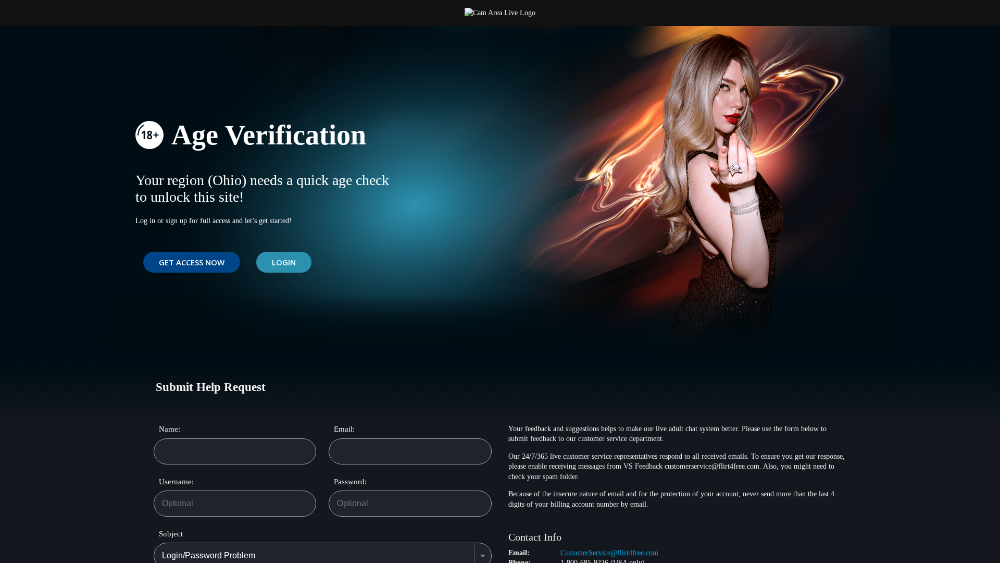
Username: (170, 482)
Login (284, 262)
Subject (171, 534)
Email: (344, 429)
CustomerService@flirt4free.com (609, 553)
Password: (345, 482)
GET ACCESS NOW (191, 262)
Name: (169, 429)
